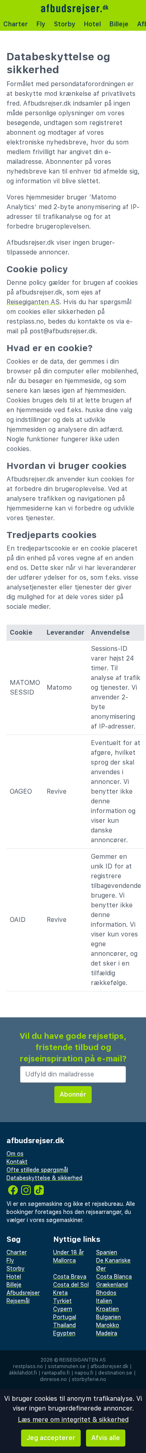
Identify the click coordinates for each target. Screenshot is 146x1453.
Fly (40, 24)
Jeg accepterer (50, 1438)
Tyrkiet (62, 1301)
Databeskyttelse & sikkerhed (44, 1178)
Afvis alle (105, 1438)
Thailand (64, 1325)
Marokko (107, 1325)
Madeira (106, 1333)
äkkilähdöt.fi (23, 1373)
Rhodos (106, 1293)
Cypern (62, 1309)
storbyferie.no (89, 1379)
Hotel (92, 24)
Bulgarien (108, 1317)
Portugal (64, 1317)
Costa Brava (69, 1276)
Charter (15, 24)
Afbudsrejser (23, 1293)
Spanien (106, 1252)
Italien (104, 1301)
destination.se (115, 1373)
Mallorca (64, 1260)
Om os (15, 1153)
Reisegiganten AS (33, 302)
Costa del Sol (71, 1284)
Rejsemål (18, 1301)
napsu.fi (84, 1373)
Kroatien (107, 1309)
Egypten (64, 1333)
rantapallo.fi (56, 1373)
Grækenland (112, 1284)
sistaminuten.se (67, 1366)
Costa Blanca (114, 1276)
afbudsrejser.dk (109, 1366)
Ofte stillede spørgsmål (37, 1170)
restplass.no (28, 1366)
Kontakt (17, 1162)
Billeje (119, 24)
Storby (64, 24)
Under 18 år (68, 1252)
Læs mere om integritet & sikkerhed (73, 1419)
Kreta (60, 1293)
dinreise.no (53, 1379)
